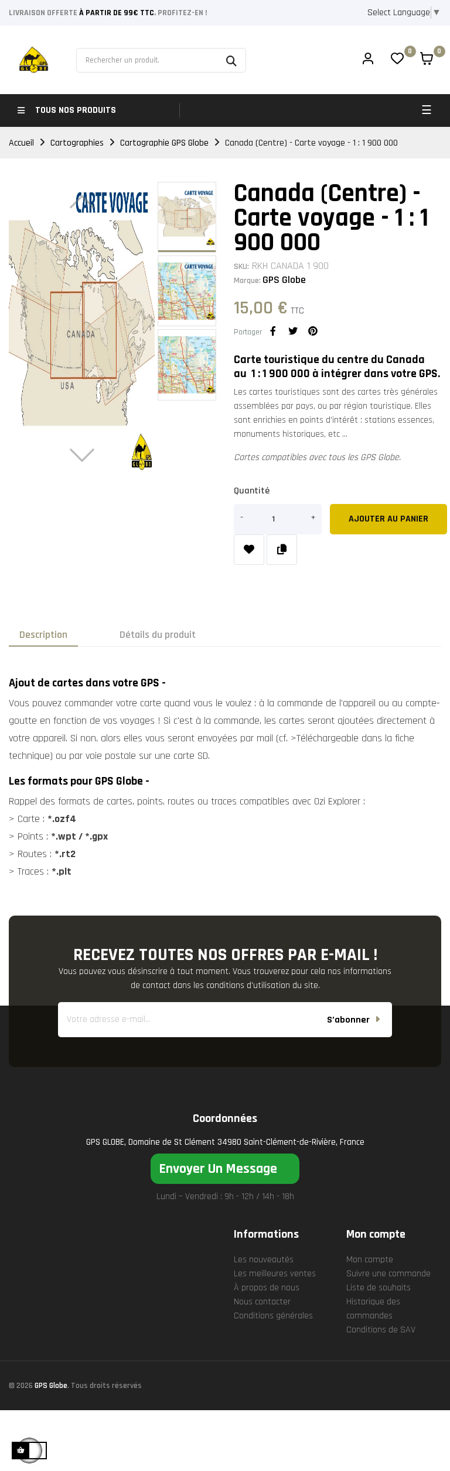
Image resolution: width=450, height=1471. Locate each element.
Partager (273, 331)
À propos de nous (266, 1288)
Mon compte (369, 1260)
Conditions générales (273, 1316)
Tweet (293, 331)
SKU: (241, 266)
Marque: (247, 280)
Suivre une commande (388, 1274)
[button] (225, 1169)
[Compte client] (368, 60)
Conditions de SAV (380, 1330)
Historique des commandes (373, 1309)
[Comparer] (282, 549)
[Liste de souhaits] (249, 549)
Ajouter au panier (388, 519)
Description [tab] (43, 634)
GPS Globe (284, 279)
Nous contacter (262, 1302)
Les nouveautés (264, 1260)
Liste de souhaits (378, 1288)
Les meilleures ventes (275, 1274)
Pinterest (313, 331)
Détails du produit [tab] (158, 634)
